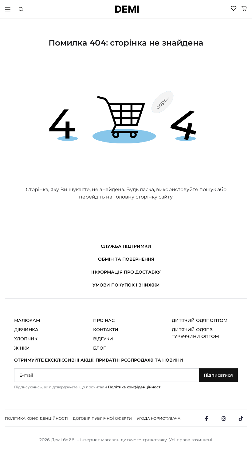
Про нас (104, 320)
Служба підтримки (126, 246)
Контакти (105, 329)
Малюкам (27, 320)
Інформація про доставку (126, 272)
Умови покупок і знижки (126, 285)
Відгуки (103, 339)
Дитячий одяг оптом (199, 320)
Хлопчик (25, 339)
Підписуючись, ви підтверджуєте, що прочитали (88, 387)
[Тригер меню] (7, 9)
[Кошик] (244, 8)
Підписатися (218, 375)
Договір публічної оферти (102, 418)
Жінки (22, 348)
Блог (99, 348)
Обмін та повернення (126, 259)
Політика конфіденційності (135, 387)
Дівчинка (26, 329)
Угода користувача (158, 418)
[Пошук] (21, 9)
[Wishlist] (233, 8)
